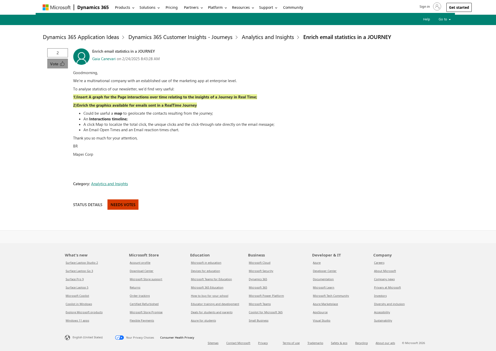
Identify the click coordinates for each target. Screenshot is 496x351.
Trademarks (315, 343)
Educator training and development (215, 304)
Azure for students (203, 320)
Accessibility (382, 312)
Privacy (263, 343)
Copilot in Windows (79, 304)
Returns (135, 287)
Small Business (258, 320)
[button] (429, 6)
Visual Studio (321, 320)
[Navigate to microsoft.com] (57, 7)
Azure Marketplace (325, 304)
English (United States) (88, 337)
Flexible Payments (142, 320)
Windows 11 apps (77, 320)
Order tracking (140, 296)
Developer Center (325, 271)
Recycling (361, 343)
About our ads (385, 343)
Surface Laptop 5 (77, 287)
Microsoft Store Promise (146, 312)
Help (426, 19)
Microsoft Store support (146, 279)
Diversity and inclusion (389, 304)
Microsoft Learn (323, 287)
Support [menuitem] (266, 7)
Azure (317, 262)
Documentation (323, 279)
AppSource (320, 312)
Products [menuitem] (122, 7)
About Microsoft (385, 271)
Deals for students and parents (212, 312)
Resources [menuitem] (241, 7)
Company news (384, 279)
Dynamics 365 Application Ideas (81, 36)
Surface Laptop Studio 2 (82, 262)
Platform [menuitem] (215, 7)
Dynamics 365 (93, 7)
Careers (379, 262)
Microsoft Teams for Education (211, 279)
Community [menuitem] (293, 7)
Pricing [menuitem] (172, 7)
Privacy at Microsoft (387, 287)
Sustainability (383, 320)
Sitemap (213, 343)
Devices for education (205, 271)
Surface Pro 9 (75, 279)
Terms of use (291, 343)
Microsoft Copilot (77, 296)
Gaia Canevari (104, 58)
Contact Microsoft (238, 343)
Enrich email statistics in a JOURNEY (347, 36)
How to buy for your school (209, 296)
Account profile (140, 262)
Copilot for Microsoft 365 (266, 312)
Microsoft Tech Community (331, 296)
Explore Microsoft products (84, 312)
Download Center (141, 271)
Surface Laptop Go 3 (79, 271)
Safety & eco (339, 343)
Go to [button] (443, 19)
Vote (54, 63)
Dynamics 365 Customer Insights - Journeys (180, 36)
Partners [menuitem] (191, 7)
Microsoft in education (206, 262)
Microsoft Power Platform (266, 296)
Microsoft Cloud (259, 262)
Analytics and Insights (268, 36)
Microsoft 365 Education (207, 287)
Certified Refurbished (144, 304)
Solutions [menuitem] (148, 7)
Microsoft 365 (258, 287)
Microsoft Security (261, 271)
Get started (459, 7)
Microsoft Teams (260, 304)
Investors (380, 296)
